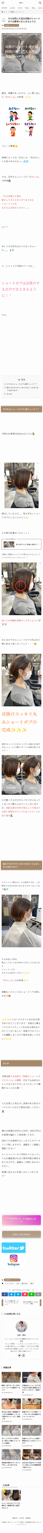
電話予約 (15, 1518)
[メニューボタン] (3, 3)
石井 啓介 (21, 1335)
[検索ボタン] (40, 3)
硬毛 (31, 1283)
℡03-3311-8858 (21, 1234)
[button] (5, 1294)
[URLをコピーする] (38, 1294)
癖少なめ (25, 1283)
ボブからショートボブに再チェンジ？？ (22, 384)
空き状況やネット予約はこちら (21, 1220)
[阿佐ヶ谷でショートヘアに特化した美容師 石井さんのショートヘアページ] (21, 3)
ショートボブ (9, 1283)
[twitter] (19, 1355)
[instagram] (23, 1355)
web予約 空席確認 (25, 1518)
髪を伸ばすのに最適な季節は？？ (27, 544)
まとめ (9, 394)
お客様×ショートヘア (11, 25)
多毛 (17, 1283)
